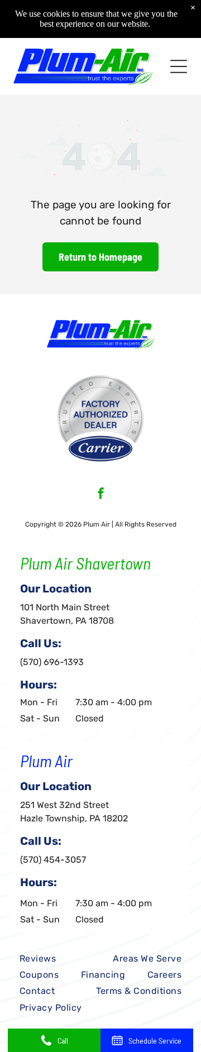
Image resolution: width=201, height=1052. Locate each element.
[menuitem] (37, 958)
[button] (178, 66)
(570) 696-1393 (52, 662)
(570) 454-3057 (53, 859)
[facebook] (100, 495)
